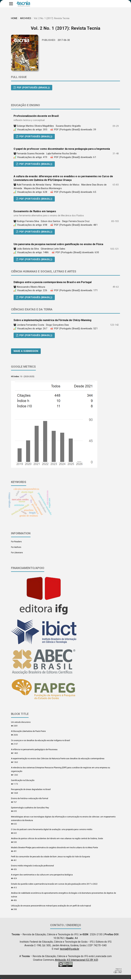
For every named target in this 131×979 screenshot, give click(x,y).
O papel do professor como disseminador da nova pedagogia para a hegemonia (62, 148)
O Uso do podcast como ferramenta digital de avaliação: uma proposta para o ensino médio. (52, 829)
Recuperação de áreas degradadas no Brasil (31, 789)
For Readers (16, 542)
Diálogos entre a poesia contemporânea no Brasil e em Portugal (53, 282)
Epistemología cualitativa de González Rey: (30, 808)
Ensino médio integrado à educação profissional (32, 866)
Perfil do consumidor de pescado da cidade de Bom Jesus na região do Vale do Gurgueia (50, 857)
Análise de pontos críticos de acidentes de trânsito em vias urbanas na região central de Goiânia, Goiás (57, 838)
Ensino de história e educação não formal (29, 798)
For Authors (16, 547)
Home (14, 18)
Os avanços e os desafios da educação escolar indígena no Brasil (40, 740)
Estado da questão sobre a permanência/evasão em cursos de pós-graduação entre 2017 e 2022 (54, 884)
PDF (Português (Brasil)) (33, 87)
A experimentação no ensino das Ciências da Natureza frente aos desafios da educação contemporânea (57, 758)
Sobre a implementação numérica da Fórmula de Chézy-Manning (52, 320)
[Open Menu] (11, 3)
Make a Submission (26, 351)
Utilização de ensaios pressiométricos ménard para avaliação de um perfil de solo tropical (51, 906)
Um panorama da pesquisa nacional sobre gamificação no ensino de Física (58, 244)
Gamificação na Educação (22, 780)
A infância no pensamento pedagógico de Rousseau (34, 749)
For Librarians (17, 552)
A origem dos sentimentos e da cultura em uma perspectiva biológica (42, 875)
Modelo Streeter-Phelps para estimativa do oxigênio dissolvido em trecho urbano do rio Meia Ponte (54, 847)
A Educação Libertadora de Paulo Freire (28, 731)
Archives (25, 18)
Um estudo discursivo (21, 722)
